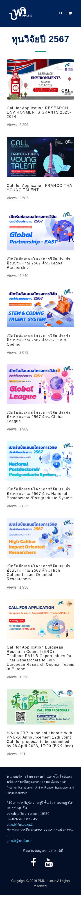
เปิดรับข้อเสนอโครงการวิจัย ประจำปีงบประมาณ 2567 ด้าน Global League (38, 417)
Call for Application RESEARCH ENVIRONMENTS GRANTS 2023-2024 (39, 112)
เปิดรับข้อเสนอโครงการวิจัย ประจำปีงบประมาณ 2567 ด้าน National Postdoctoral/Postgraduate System (40, 493)
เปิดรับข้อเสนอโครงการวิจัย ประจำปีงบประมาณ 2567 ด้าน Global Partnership (38, 263)
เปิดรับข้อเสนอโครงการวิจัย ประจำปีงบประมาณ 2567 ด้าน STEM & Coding (38, 340)
